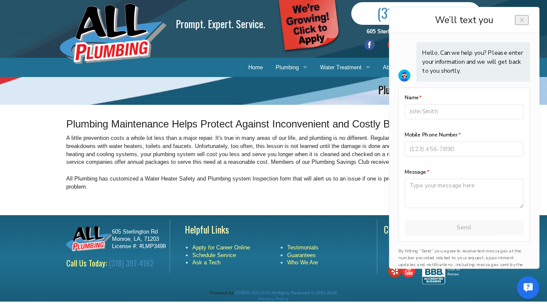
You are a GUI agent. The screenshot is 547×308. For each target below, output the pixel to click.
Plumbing (287, 67)
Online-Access (253, 293)
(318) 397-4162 (131, 263)
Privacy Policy (273, 298)
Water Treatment (341, 67)
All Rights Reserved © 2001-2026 (304, 292)
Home (255, 67)
